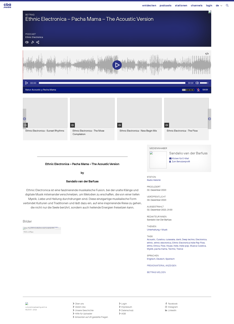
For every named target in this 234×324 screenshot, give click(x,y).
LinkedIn (171, 310)
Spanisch (170, 259)
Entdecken (149, 5)
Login (209, 5)
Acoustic (151, 239)
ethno (149, 246)
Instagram (172, 307)
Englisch (151, 259)
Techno (171, 249)
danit (178, 239)
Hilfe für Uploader (83, 314)
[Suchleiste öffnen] (227, 6)
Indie (176, 246)
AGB (123, 314)
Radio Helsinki (154, 180)
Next (209, 119)
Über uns (79, 304)
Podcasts (166, 5)
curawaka (170, 239)
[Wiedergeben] (26, 83)
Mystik (150, 249)
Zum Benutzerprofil (180, 162)
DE (217, 5)
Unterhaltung (153, 230)
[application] (117, 82)
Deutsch (160, 259)
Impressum (126, 307)
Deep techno (188, 239)
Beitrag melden (156, 272)
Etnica (156, 246)
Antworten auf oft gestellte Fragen (91, 317)
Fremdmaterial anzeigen (161, 265)
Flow (163, 246)
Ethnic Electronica (34, 37)
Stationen (181, 5)
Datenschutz (127, 310)
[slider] (112, 83)
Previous (24, 119)
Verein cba (80, 307)
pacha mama (160, 249)
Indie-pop (184, 246)
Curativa (160, 239)
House (169, 246)
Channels (197, 5)
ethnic (150, 243)
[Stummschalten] (197, 83)
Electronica (201, 239)
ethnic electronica (162, 243)
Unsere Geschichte (84, 310)
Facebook (172, 304)
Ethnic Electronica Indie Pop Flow (188, 243)
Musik (164, 230)
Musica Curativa (198, 246)
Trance (179, 249)
